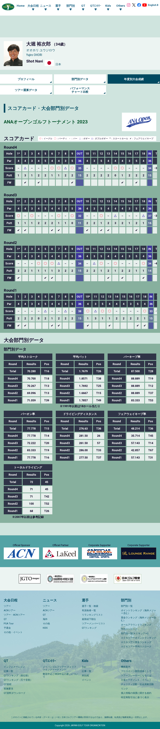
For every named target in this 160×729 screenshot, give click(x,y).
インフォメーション (14, 666)
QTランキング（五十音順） (18, 680)
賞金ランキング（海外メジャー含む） (138, 619)
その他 (46, 623)
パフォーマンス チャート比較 (80, 90)
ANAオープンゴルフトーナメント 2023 (46, 121)
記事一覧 (8, 671)
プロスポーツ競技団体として (136, 671)
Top (84, 666)
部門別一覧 (127, 606)
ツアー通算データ (26, 90)
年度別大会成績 (134, 79)
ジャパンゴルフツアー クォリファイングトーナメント (59, 668)
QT (5, 619)
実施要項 (8, 688)
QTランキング (89, 627)
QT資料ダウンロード (14, 693)
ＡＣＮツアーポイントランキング (138, 637)
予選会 (7, 627)
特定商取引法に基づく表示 (135, 697)
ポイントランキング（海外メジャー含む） (138, 612)
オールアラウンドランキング (136, 624)
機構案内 (125, 666)
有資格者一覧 (89, 610)
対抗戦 (85, 675)
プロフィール (26, 79)
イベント (86, 680)
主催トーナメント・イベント (136, 680)
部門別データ (80, 79)
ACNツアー (9, 610)
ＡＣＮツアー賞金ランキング (136, 642)
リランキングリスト (92, 614)
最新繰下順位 (89, 619)
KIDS (45, 627)
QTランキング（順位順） (17, 675)
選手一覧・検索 (90, 606)
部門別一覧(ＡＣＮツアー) (134, 633)
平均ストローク (129, 629)
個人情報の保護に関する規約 (136, 693)
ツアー (7, 606)
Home (21, 5)
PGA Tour (9, 623)
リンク (124, 688)
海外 (45, 619)
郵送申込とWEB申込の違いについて (60, 675)
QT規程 (7, 684)
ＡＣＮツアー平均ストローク (136, 646)
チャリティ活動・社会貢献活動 (137, 684)
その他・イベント (13, 632)
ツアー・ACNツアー (14, 614)
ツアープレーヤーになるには (136, 675)
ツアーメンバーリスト (93, 623)
